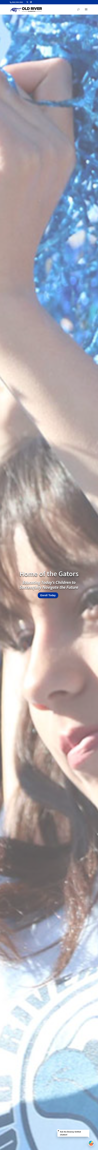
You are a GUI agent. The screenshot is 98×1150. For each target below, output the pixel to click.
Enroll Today (48, 595)
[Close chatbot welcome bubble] (58, 1130)
